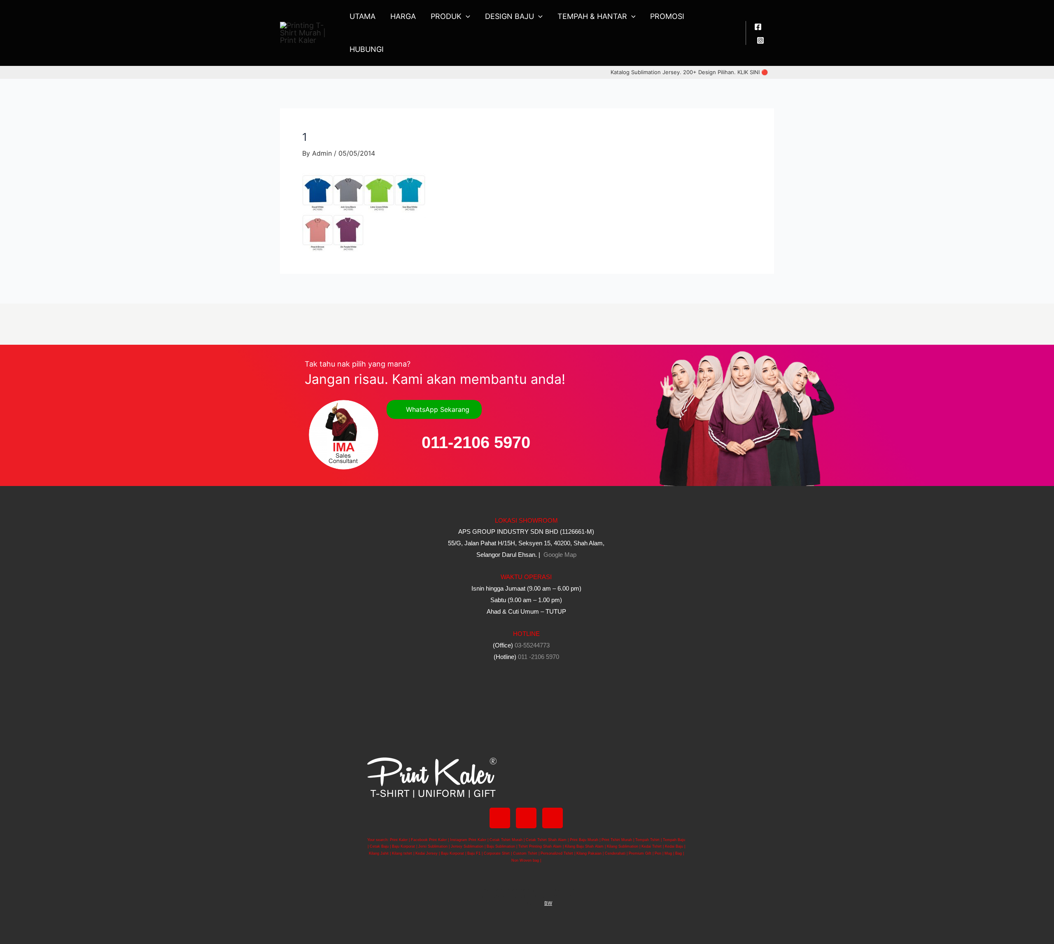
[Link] (552, 818)
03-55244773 (532, 645)
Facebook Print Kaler (429, 840)
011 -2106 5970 (538, 656)
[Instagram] (760, 40)
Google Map (559, 554)
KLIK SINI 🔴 (752, 72)
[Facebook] (758, 26)
